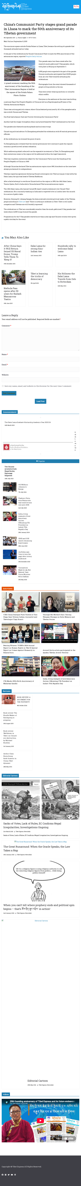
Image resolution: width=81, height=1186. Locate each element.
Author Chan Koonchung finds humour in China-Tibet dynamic (9, 758)
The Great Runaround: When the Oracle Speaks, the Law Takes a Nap (36, 848)
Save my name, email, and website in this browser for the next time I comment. (38, 386)
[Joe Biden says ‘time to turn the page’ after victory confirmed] (10, 554)
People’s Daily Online (34, 56)
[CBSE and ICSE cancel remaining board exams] (10, 541)
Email (5, 364)
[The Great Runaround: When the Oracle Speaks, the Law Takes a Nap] (40, 841)
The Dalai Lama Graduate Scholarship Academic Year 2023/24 (28, 422)
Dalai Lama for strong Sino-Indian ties (38, 249)
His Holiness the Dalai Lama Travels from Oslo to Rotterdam (67, 277)
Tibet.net (22, 202)
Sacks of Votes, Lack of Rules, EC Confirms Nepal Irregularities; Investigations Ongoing (32, 825)
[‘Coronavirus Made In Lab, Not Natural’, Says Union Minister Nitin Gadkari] (10, 570)
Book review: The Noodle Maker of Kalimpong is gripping (10, 716)
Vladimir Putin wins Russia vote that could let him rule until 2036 (25, 501)
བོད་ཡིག (76, 6)
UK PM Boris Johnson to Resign (23, 487)
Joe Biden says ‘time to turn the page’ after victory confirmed (25, 555)
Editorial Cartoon (38, 1080)
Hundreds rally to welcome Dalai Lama (67, 249)
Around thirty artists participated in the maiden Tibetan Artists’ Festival (59, 651)
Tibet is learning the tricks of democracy (39, 276)
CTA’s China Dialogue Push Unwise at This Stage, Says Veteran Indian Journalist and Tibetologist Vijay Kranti (20, 617)
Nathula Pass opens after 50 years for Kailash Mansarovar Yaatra (12, 294)
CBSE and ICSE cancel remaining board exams (25, 541)
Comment (6, 326)
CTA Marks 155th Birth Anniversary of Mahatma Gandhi (18, 682)
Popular (41, 461)
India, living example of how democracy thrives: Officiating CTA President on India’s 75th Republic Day (24, 521)
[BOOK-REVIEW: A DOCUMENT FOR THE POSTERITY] (8, 702)
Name (5, 354)
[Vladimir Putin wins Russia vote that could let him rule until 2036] (10, 500)
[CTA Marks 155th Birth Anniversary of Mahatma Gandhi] (21, 666)
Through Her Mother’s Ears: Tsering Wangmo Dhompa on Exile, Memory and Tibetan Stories (59, 617)
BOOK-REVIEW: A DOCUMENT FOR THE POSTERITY (23, 699)
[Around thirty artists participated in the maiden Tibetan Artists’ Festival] (60, 633)
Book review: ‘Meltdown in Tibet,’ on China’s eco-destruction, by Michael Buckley (10, 737)
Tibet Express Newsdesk (23, 831)
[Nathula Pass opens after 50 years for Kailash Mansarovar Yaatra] (13, 271)
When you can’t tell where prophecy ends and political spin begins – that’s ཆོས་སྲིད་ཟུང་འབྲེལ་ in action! (38, 907)
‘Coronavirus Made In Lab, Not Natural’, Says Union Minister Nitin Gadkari (24, 572)
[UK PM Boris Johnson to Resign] (10, 487)
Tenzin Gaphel (22, 37)
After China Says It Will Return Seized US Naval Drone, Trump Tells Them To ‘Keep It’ (12, 253)
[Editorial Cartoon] (40, 998)
